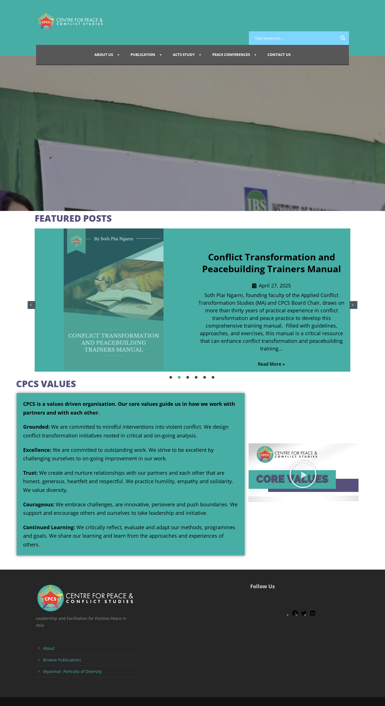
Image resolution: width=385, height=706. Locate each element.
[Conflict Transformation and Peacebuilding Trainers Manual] (114, 300)
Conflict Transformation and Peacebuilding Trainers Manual (271, 263)
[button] (32, 305)
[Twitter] (303, 615)
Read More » (271, 364)
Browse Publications (62, 660)
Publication (142, 54)
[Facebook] (295, 615)
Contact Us (279, 54)
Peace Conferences (231, 54)
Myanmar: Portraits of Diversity (72, 671)
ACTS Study (184, 54)
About (48, 648)
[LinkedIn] (312, 615)
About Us (103, 54)
